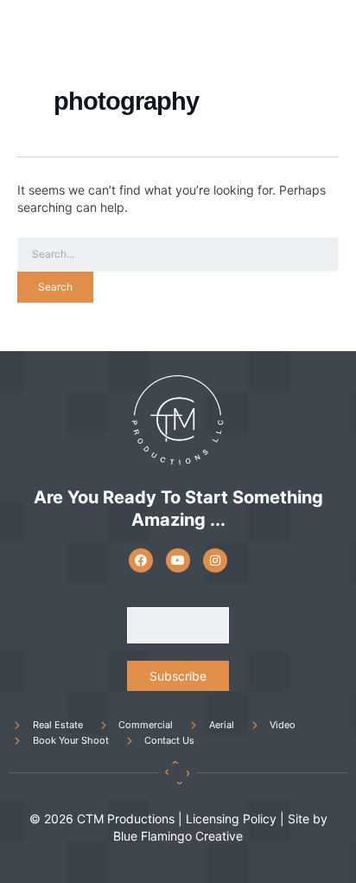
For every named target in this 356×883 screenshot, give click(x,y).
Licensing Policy (231, 818)
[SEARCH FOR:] (178, 254)
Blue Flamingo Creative (178, 836)
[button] (329, 37)
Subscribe (178, 676)
